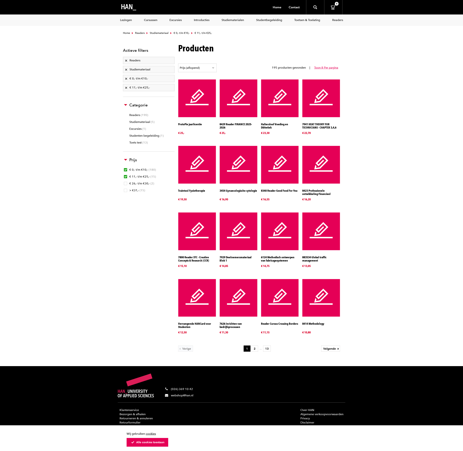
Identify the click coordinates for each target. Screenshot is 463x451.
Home (277, 7)
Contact (294, 7)
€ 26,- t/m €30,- (141, 183)
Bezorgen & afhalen (133, 414)
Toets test (138, 142)
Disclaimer (307, 422)
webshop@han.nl (182, 395)
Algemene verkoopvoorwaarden (321, 414)
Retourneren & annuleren (136, 418)
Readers (139, 33)
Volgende (330, 348)
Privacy (305, 418)
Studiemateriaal (159, 33)
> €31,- (136, 190)
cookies (151, 433)
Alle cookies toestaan (150, 442)
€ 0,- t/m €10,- (181, 33)
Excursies (137, 128)
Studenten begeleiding (146, 135)
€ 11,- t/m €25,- (142, 176)
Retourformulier (130, 422)
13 (267, 348)
